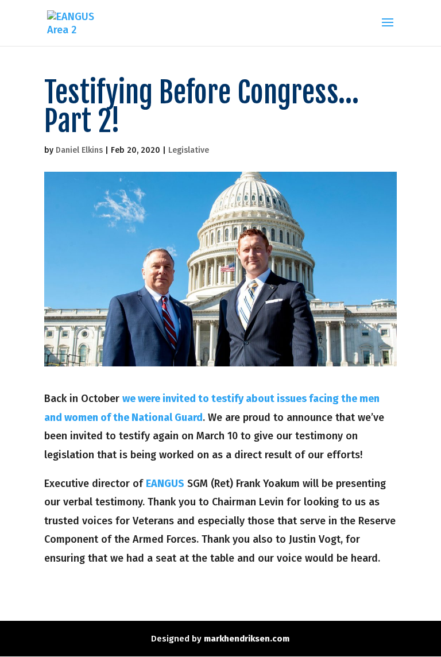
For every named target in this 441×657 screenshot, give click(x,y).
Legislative (188, 150)
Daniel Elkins (79, 150)
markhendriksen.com (246, 638)
